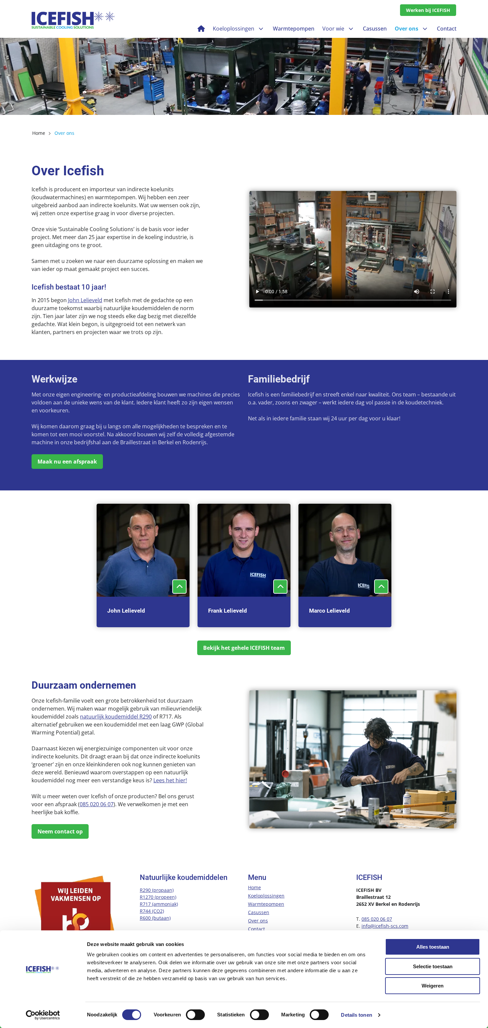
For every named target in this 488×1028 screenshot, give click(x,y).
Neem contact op (60, 831)
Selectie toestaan (432, 966)
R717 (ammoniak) (159, 904)
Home (254, 887)
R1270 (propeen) (158, 897)
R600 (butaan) (155, 918)
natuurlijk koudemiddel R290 (116, 716)
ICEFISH (73, 20)
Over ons (258, 920)
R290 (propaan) (157, 890)
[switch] (195, 1014)
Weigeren (433, 985)
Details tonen (356, 1015)
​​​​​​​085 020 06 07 (377, 919)
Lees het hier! (170, 780)
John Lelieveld (85, 300)
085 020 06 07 (97, 804)
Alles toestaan (432, 947)
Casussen (258, 912)
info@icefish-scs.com (385, 926)
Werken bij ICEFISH (428, 10)
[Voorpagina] (201, 28)
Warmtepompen (266, 904)
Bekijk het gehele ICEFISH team (244, 647)
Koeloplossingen (266, 896)
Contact (256, 929)
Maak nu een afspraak (67, 461)
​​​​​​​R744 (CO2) (152, 911)
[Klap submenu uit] (261, 29)
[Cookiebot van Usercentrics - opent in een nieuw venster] (43, 1015)
